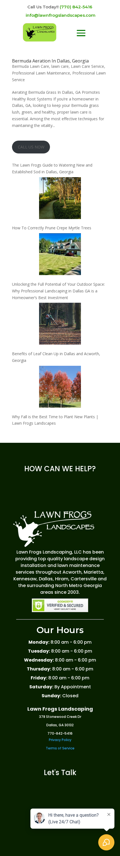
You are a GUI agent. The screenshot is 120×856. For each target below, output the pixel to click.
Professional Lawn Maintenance (41, 73)
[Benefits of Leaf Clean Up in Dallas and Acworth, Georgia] (60, 325)
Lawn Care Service (87, 66)
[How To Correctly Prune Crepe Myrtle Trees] (60, 199)
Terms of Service (60, 748)
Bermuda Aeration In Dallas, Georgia (50, 61)
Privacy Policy (60, 739)
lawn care (60, 66)
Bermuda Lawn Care (30, 66)
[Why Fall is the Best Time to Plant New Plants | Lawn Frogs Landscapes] (60, 388)
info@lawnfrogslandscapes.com (60, 15)
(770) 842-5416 (76, 6)
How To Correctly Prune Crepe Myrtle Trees (51, 227)
